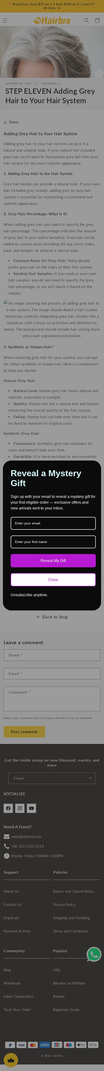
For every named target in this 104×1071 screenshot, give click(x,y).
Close (53, 580)
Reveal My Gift (53, 561)
